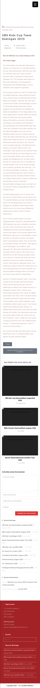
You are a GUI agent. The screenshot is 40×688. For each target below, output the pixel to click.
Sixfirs (6, 45)
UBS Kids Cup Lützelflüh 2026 (12, 547)
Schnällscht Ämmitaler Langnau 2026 (14, 555)
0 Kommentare (21, 48)
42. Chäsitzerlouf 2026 (9, 564)
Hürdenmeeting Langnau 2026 (12, 559)
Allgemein (7, 48)
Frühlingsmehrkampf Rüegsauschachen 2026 (17, 568)
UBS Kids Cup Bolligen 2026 (11, 536)
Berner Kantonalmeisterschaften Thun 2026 (20, 459)
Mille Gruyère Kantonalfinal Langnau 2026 (20, 428)
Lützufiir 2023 (22, 589)
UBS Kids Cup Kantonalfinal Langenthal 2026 (20, 399)
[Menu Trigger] (35, 4)
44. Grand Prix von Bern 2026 (12, 551)
